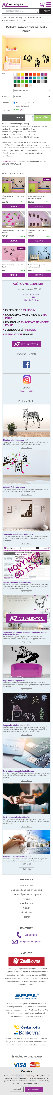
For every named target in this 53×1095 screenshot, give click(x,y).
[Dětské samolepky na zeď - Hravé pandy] (13, 185)
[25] (18, 85)
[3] (34, 74)
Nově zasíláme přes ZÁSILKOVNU (16, 817)
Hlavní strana (26, 885)
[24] (26, 85)
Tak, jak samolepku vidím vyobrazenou (27, 103)
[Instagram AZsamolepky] (27, 379)
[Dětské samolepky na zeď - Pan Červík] (13, 254)
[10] (15, 78)
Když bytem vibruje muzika (14, 681)
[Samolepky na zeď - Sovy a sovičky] (39, 219)
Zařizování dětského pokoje (14, 487)
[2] (15, 74)
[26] (22, 85)
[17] (34, 78)
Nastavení (17, 1089)
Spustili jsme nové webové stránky (17, 582)
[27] (34, 81)
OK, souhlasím (34, 1089)
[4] (18, 78)
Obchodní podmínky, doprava (26, 894)
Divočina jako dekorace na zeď (15, 440)
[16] (42, 78)
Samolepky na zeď (9, 161)
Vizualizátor (26, 912)
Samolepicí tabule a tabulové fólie (16, 725)
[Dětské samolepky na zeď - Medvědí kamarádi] (39, 254)
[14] (26, 78)
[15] (30, 78)
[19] (15, 81)
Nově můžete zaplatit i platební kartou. (18, 771)
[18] (45, 78)
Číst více (26, 447)
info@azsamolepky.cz (30, 941)
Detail (13, 206)
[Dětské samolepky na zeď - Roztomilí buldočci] (39, 185)
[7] (42, 74)
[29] (38, 81)
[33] (15, 85)
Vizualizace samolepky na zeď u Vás (17, 857)
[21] (22, 81)
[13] (30, 85)
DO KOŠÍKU (42, 117)
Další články (27, 869)
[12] (22, 78)
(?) (21, 110)
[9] (22, 74)
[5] (30, 74)
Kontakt (26, 899)
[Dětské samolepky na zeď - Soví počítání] (13, 219)
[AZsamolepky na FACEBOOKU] (26, 364)
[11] (45, 74)
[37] (30, 81)
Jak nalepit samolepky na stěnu (26, 890)
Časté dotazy (26, 903)
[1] (26, 74)
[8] (18, 74)
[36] (38, 78)
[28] (45, 81)
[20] (18, 81)
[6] (38, 74)
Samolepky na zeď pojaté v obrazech (18, 534)
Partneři (26, 917)
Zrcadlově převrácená (22, 106)
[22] (26, 81)
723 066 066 (31, 935)
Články (26, 908)
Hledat (45, 11)
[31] (42, 81)
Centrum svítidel (26, 391)
